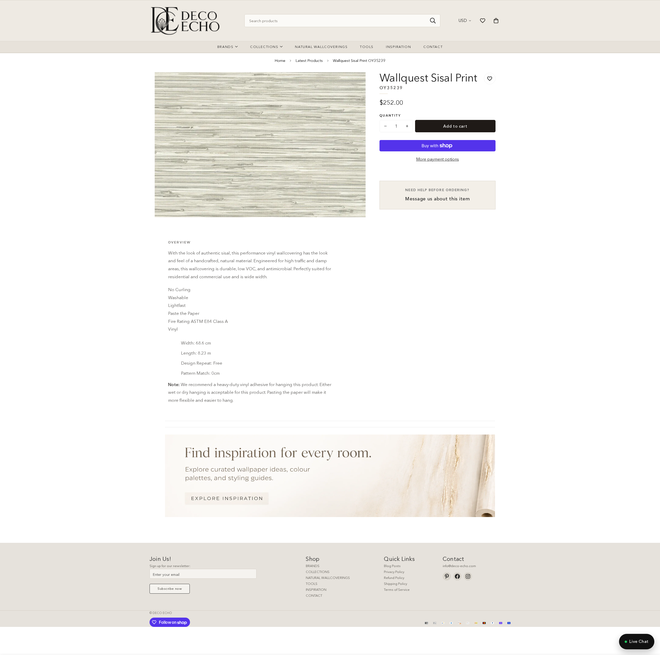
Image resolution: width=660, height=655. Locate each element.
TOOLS (311, 584)
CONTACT (314, 595)
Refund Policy (394, 578)
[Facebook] (457, 576)
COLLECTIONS (317, 572)
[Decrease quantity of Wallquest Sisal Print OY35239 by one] (385, 126)
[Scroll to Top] (650, 627)
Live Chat (639, 641)
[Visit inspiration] (330, 476)
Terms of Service (397, 589)
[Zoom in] (354, 83)
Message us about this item (437, 195)
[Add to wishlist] (490, 78)
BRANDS (312, 566)
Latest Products (309, 60)
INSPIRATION (316, 589)
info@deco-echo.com (459, 566)
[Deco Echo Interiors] (186, 20)
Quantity (390, 116)
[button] (496, 21)
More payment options (437, 159)
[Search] (433, 21)
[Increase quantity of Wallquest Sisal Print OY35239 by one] (407, 126)
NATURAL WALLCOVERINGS (328, 578)
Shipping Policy (395, 584)
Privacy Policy (394, 572)
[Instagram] (468, 576)
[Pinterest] (447, 576)
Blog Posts (392, 566)
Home (280, 60)
